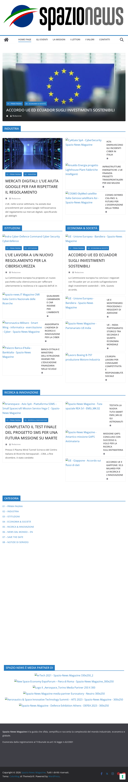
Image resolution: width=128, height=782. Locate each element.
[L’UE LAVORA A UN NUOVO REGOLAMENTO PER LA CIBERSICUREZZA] (32, 175)
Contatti (104, 39)
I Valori (89, 39)
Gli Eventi (42, 39)
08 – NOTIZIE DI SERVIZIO (15, 478)
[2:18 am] (6, 135)
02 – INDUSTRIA (10, 447)
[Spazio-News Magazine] (6, 39)
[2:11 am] (104, 390)
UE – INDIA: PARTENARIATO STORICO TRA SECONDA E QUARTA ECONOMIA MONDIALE (115, 270)
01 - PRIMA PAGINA (14, 110)
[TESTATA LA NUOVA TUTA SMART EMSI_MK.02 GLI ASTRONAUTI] (86, 351)
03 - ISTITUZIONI (31, 184)
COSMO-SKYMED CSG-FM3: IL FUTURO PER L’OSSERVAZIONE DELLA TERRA (114, 137)
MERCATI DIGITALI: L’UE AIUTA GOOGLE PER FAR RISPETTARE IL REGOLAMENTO (32, 122)
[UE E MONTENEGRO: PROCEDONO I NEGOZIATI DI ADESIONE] (85, 243)
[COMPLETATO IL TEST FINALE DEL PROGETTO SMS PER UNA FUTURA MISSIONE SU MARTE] (32, 344)
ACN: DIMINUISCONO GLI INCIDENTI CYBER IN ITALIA (114, 84)
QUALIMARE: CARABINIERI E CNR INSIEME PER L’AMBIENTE (53, 240)
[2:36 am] (107, 94)
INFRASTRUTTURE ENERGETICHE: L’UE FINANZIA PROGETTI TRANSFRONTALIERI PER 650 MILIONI (112, 110)
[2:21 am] (110, 362)
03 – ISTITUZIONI (11, 452)
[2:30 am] (108, 284)
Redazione (16, 134)
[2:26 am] (46, 277)
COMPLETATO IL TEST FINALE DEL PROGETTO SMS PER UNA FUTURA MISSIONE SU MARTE (31, 368)
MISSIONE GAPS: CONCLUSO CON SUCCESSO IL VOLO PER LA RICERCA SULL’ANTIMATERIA (113, 378)
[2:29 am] (48, 252)
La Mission (59, 39)
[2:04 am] (103, 123)
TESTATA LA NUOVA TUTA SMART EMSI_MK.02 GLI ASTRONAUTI (116, 349)
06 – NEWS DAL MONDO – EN (17, 468)
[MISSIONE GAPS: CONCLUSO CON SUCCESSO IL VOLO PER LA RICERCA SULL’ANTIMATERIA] (83, 379)
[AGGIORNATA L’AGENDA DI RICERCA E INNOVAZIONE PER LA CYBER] (22, 268)
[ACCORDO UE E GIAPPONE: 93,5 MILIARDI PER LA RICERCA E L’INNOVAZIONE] (85, 406)
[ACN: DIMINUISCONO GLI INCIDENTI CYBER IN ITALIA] (85, 85)
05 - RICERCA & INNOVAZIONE (36, 356)
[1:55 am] (106, 148)
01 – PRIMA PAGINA (12, 442)
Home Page (24, 39)
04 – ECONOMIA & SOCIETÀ (16, 457)
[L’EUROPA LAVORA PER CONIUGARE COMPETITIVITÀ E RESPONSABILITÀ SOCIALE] (84, 304)
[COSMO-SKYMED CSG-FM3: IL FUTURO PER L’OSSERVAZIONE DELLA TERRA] (84, 139)
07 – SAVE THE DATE (12, 473)
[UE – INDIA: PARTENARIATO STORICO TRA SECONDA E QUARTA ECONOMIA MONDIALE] (85, 272)
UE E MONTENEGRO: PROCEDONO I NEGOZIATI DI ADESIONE (115, 242)
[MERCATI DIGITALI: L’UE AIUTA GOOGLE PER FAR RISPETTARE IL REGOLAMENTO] (32, 89)
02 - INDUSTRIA (30, 110)
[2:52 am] (107, 415)
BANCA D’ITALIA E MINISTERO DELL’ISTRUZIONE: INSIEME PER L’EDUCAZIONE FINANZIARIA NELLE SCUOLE (50, 295)
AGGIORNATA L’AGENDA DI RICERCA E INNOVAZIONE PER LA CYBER (52, 267)
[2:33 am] (69, 208)
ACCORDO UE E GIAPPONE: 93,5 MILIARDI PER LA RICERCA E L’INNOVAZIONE (114, 405)
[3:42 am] (6, 208)
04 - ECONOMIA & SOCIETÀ (98, 184)
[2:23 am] (106, 316)
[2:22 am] (6, 380)
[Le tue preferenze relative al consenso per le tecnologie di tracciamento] (123, 777)
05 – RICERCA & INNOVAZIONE (18, 462)
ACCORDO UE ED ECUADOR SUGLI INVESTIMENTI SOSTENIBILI (92, 196)
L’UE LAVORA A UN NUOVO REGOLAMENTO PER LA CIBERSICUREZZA (29, 196)
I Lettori (75, 39)
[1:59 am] (108, 253)
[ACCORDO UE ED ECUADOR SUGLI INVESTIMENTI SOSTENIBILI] (96, 175)
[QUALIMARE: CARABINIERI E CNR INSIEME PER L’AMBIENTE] (23, 241)
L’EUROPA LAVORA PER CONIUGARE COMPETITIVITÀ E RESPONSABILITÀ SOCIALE (114, 302)
